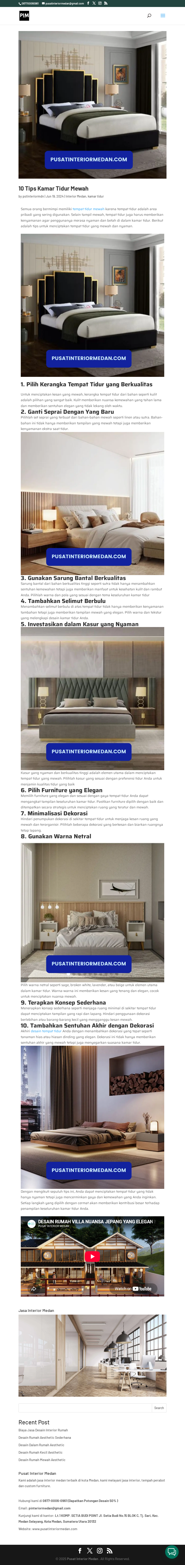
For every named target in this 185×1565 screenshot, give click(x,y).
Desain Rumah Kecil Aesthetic (40, 1452)
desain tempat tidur (46, 1031)
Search (159, 1408)
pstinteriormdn (33, 196)
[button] (172, 1552)
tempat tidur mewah (88, 209)
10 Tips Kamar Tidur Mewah (53, 188)
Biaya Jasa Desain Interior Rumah (43, 1430)
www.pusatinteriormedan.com (54, 1529)
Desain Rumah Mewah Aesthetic (41, 1460)
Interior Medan (76, 196)
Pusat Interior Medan (82, 1559)
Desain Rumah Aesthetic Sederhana (44, 1437)
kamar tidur (96, 196)
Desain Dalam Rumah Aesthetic (41, 1445)
